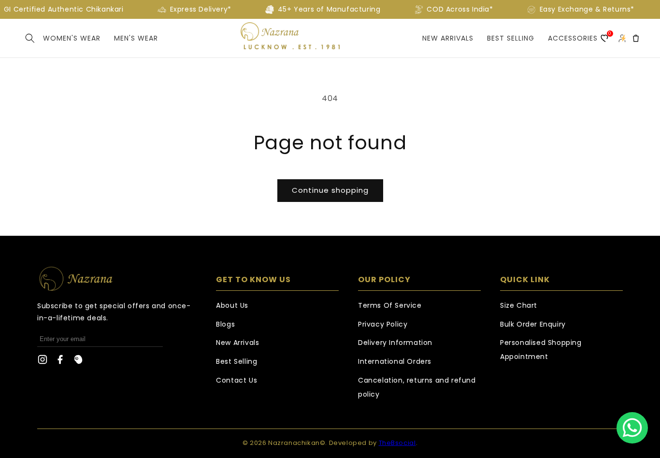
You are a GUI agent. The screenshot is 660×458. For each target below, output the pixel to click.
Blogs (225, 324)
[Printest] (78, 362)
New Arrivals (447, 38)
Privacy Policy (382, 324)
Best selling (510, 38)
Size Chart (518, 305)
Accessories (573, 38)
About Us (232, 305)
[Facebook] (60, 362)
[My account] (621, 38)
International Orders (394, 361)
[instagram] (42, 362)
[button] (30, 38)
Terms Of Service (390, 305)
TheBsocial (397, 442)
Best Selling (236, 361)
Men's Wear (136, 38)
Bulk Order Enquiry (533, 324)
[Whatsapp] (632, 428)
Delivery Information (395, 342)
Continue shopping (330, 190)
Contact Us (236, 380)
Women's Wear (71, 38)
